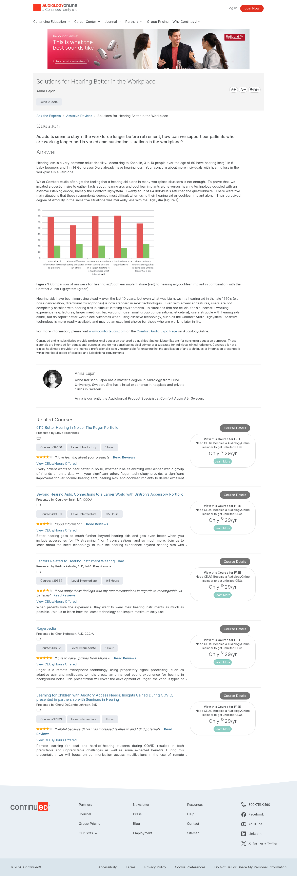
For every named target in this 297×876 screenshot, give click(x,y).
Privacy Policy (155, 867)
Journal (111, 22)
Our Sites (86, 833)
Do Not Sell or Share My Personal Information (250, 867)
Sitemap (193, 833)
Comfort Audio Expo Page (157, 331)
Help (190, 814)
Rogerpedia (46, 628)
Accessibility (107, 867)
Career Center (85, 22)
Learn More (222, 461)
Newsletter (141, 805)
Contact (193, 824)
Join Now (251, 8)
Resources (195, 805)
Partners (132, 22)
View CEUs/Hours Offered (56, 463)
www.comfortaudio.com (107, 331)
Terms (130, 867)
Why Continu (185, 22)
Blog (136, 824)
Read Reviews (124, 457)
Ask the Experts (48, 116)
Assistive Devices (79, 116)
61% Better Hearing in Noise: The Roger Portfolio (77, 427)
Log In (232, 8)
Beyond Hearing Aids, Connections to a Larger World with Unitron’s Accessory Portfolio (109, 494)
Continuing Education (50, 22)
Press (137, 814)
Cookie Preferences (190, 867)
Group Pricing (158, 22)
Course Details (235, 428)
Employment (142, 833)
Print (256, 89)
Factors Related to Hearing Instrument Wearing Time (80, 561)
